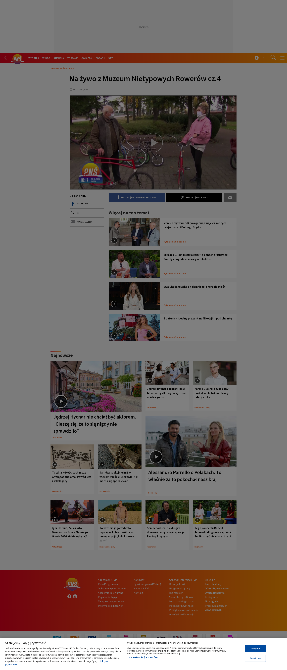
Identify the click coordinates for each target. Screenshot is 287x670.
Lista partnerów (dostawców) (142, 657)
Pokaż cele (255, 658)
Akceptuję (255, 648)
